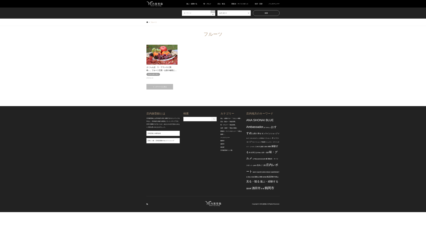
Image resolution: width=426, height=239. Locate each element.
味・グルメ (207, 4)
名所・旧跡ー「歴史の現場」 (229, 128)
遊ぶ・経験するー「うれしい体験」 (231, 118)
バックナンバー (274, 4)
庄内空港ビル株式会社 (154, 133)
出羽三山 (254, 152)
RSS (147, 204)
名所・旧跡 (258, 4)
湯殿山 (256, 177)
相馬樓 (264, 177)
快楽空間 (259, 172)
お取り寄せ (256, 133)
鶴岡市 (222, 141)
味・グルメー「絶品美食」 (228, 125)
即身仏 (259, 152)
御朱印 (254, 172)
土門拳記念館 (256, 159)
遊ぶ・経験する (191, 4)
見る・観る (221, 4)
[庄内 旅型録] (154, 4)
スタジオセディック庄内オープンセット (260, 138)
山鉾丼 (254, 165)
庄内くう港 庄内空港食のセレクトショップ (161, 140)
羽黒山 (276, 177)
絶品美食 (270, 177)
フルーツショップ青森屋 (258, 142)
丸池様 (261, 146)
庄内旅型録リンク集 (226, 150)
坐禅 (264, 159)
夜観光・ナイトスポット (239, 4)
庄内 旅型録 (263, 204)
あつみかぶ (267, 127)
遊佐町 (222, 147)
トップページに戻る (160, 87)
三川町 (257, 146)
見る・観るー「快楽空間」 (228, 121)
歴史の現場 (251, 177)
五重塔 (265, 146)
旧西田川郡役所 (266, 172)
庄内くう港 (261, 165)
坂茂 (261, 159)
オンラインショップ (270, 133)
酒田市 (222, 144)
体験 (269, 146)
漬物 (260, 177)
